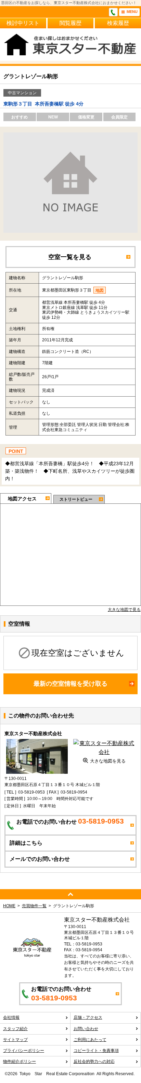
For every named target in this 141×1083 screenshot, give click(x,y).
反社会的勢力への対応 (94, 1061)
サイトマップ (15, 1039)
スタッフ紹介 (15, 1028)
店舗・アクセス (88, 1017)
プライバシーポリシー (23, 1050)
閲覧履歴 (70, 23)
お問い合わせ (86, 1028)
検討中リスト (23, 23)
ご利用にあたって (90, 1039)
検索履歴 (118, 23)
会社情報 (11, 1017)
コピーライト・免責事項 (96, 1050)
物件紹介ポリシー (19, 1061)
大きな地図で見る (124, 609)
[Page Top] (70, 894)
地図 (99, 290)
